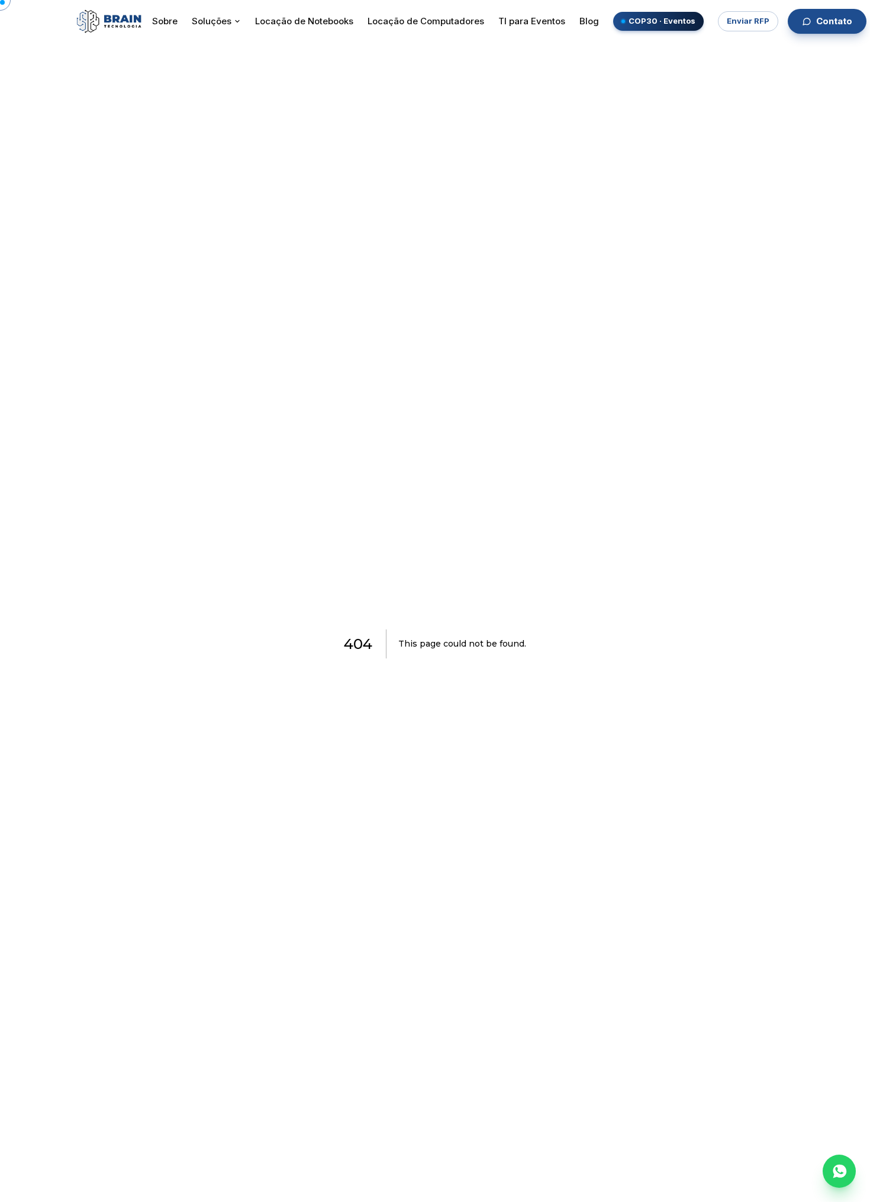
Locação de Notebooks (304, 21)
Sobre (165, 21)
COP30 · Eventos (662, 20)
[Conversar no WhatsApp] (839, 1171)
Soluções (211, 21)
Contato (834, 21)
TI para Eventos (531, 21)
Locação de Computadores (426, 21)
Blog (589, 21)
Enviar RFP (748, 20)
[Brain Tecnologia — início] (109, 21)
